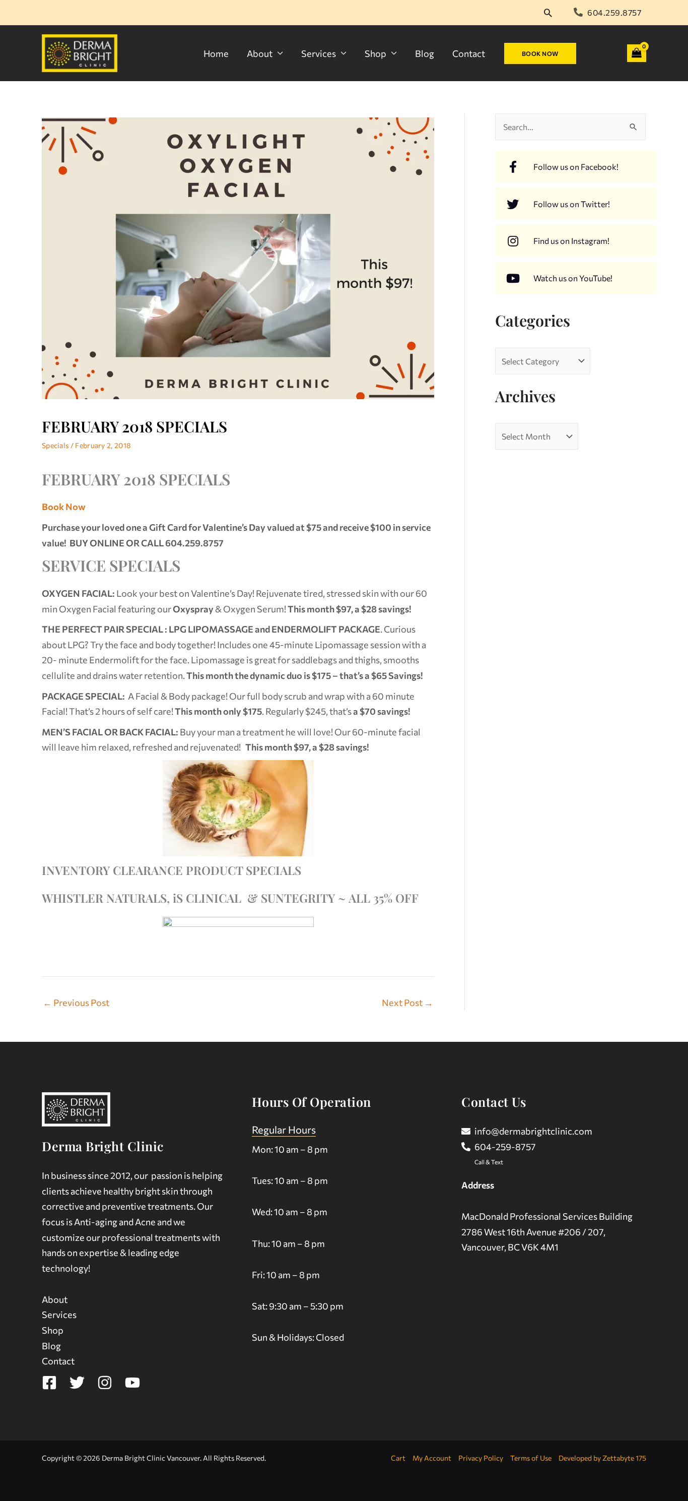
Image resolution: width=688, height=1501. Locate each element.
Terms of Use (531, 1458)
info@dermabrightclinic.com (533, 1131)
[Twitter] (77, 1382)
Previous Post (76, 1002)
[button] (548, 12)
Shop (375, 53)
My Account (431, 1458)
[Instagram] (104, 1382)
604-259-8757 (505, 1146)
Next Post (407, 1002)
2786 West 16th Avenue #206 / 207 (532, 1231)
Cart (398, 1458)
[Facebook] (49, 1382)
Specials (55, 445)
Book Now (64, 506)
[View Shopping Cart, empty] (636, 53)
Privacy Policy (480, 1458)
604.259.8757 (614, 12)
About (259, 53)
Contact (468, 53)
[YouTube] (132, 1382)
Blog (424, 53)
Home (216, 53)
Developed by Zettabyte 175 (602, 1458)
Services (318, 53)
